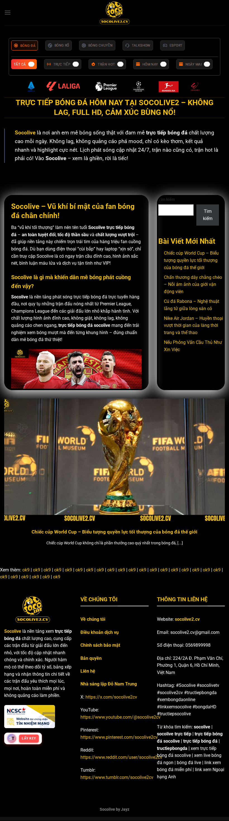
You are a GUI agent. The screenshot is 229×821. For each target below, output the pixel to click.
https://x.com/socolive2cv (111, 697)
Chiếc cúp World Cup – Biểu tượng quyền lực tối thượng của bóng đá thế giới (191, 260)
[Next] (217, 467)
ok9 (26, 570)
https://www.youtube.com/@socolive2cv (120, 717)
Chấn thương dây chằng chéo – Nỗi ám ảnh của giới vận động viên (193, 284)
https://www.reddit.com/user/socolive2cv (121, 757)
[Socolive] (114, 12)
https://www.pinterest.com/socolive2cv (119, 737)
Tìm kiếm (166, 199)
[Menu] (7, 12)
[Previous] (12, 467)
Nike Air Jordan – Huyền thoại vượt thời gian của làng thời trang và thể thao (193, 325)
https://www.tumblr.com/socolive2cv (116, 777)
